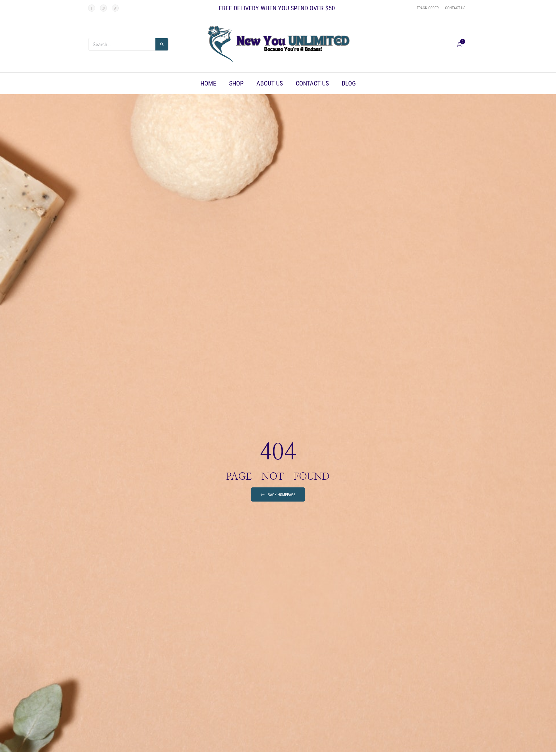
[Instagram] (103, 8)
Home (208, 83)
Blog (349, 83)
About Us (269, 83)
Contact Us (312, 83)
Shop (236, 83)
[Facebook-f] (91, 8)
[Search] (161, 44)
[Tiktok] (115, 8)
